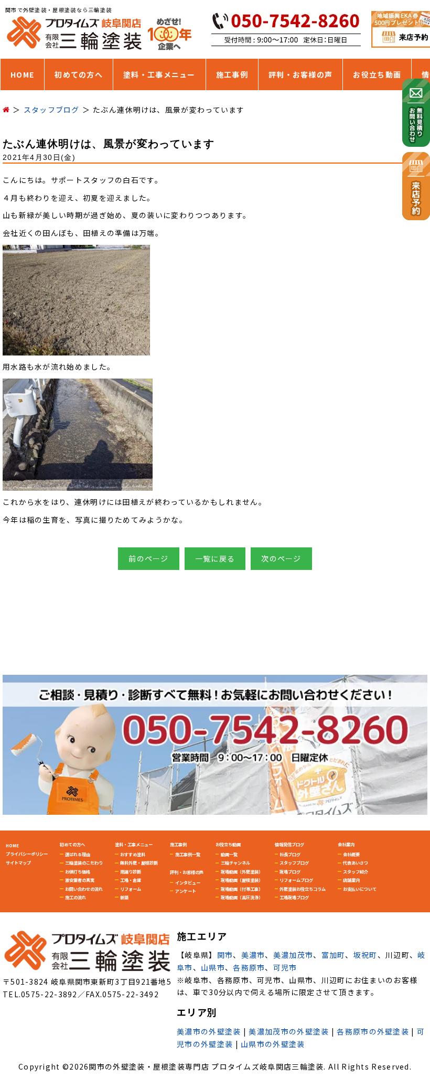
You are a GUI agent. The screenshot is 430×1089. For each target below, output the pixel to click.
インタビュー (187, 882)
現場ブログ (290, 871)
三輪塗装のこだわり (84, 862)
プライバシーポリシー (27, 853)
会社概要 (351, 854)
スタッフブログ (294, 862)
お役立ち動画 (377, 74)
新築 (124, 897)
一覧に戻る (215, 558)
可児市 (285, 967)
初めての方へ (79, 74)
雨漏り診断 (130, 871)
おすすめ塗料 (132, 854)
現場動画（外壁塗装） (242, 871)
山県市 (213, 967)
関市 (225, 955)
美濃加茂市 (293, 955)
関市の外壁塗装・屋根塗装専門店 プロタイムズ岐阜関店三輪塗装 (206, 1066)
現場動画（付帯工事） (242, 889)
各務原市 (249, 967)
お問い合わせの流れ (84, 889)
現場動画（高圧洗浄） (242, 897)
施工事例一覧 (187, 854)
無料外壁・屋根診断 (139, 862)
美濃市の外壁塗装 (209, 1031)
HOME (22, 74)
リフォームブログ (296, 880)
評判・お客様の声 (300, 74)
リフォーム (130, 889)
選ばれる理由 (77, 854)
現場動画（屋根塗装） (242, 880)
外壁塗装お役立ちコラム (303, 889)
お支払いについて (360, 889)
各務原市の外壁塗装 (373, 1031)
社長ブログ (290, 854)
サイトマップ (18, 862)
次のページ (281, 558)
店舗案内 (351, 880)
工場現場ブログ (294, 897)
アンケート (185, 891)
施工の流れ (75, 897)
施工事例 (232, 74)
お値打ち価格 (77, 871)
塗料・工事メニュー (159, 74)
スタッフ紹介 (355, 871)
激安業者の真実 (79, 880)
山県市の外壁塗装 (273, 1044)
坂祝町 (365, 955)
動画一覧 (229, 854)
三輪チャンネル (235, 862)
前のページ (148, 558)
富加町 (333, 955)
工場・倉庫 (130, 880)
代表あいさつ (355, 862)
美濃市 (253, 955)
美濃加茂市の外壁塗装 (289, 1031)
